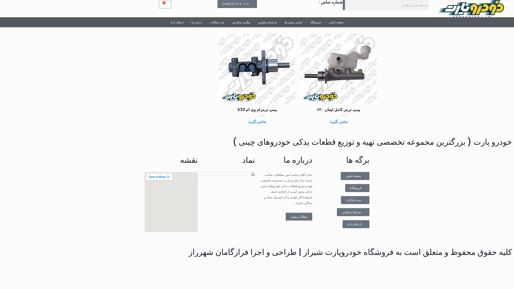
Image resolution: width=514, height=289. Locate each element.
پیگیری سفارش (241, 22)
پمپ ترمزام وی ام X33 (257, 109)
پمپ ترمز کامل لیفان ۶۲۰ (338, 109)
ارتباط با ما (177, 22)
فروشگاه (315, 22)
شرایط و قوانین (267, 22)
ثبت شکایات (217, 22)
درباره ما (197, 22)
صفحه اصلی (336, 22)
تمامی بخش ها (293, 22)
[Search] (344, 5)
